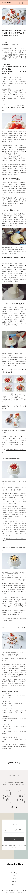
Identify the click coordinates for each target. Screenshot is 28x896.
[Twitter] (16, 807)
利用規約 (14, 881)
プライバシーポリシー (18, 845)
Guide (14, 875)
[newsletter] (21, 796)
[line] (7, 796)
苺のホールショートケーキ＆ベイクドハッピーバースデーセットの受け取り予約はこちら (14, 739)
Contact (14, 878)
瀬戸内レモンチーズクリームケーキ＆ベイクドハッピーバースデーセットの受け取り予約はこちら (14, 746)
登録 (14, 839)
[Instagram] (11, 807)
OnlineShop (14, 872)
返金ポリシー (14, 884)
